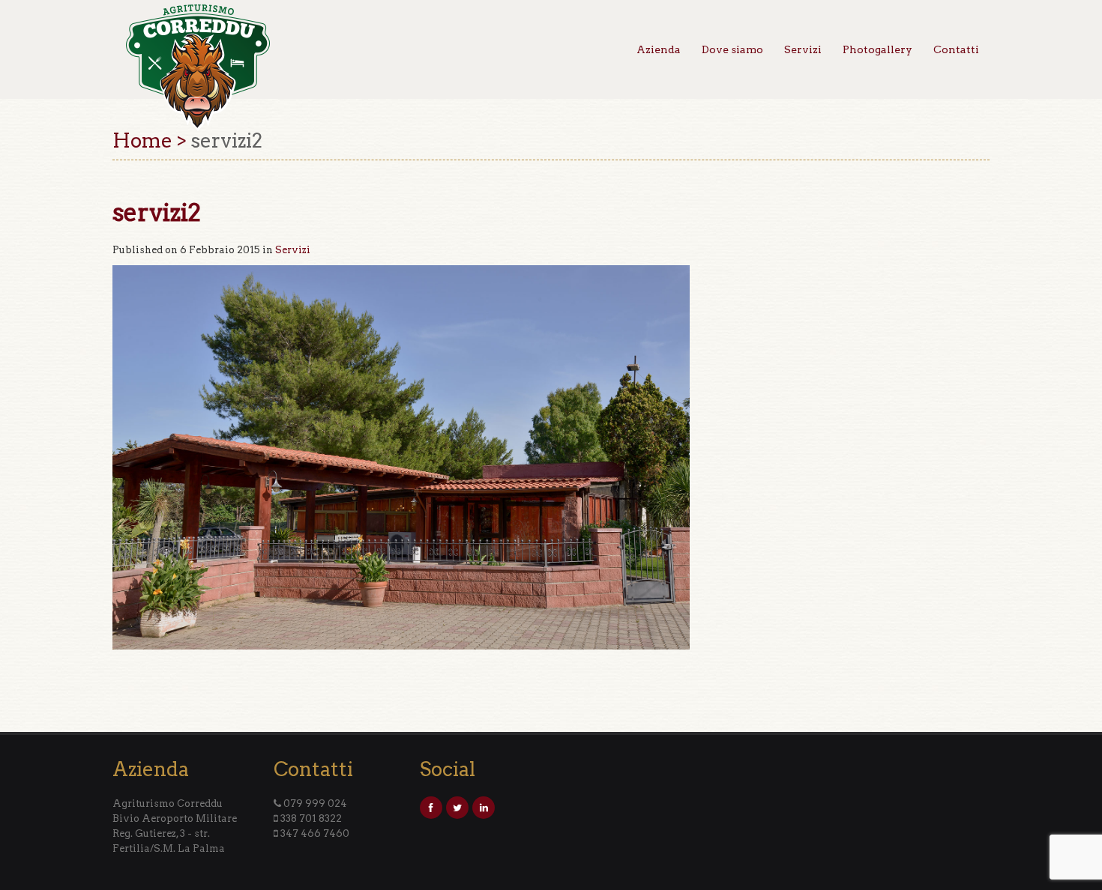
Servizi (803, 49)
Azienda (658, 49)
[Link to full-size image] (401, 456)
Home (142, 140)
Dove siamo (732, 49)
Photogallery (877, 49)
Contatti (956, 49)
